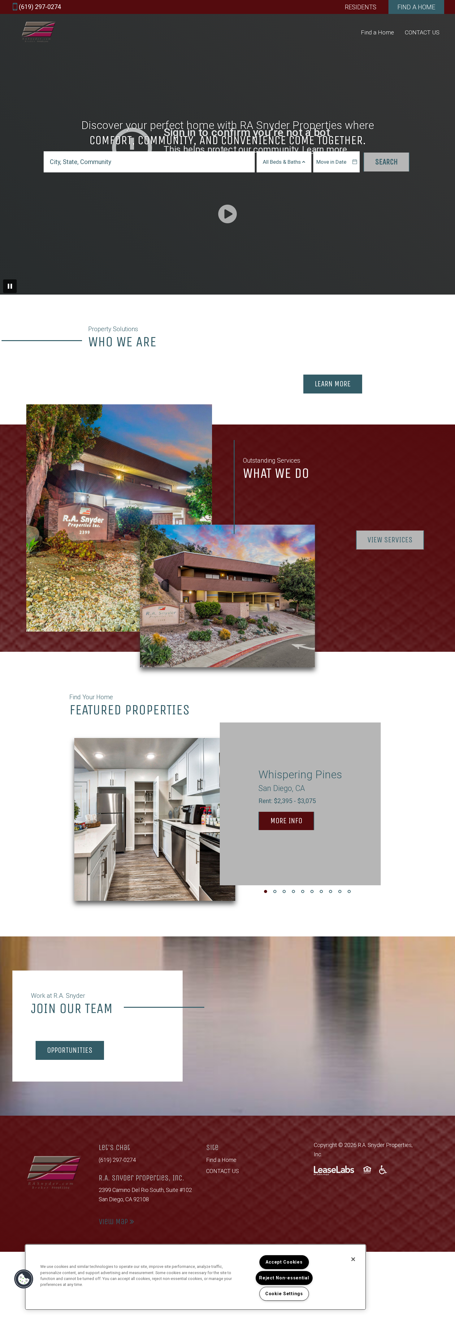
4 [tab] (293, 891)
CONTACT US (422, 32)
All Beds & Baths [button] (282, 162)
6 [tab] (312, 891)
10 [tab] (349, 891)
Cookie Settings (284, 1293)
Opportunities (70, 1050)
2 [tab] (275, 891)
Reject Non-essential (284, 1278)
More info (292, 820)
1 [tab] (265, 891)
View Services (390, 539)
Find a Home (377, 32)
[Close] (353, 1259)
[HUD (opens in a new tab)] (368, 1169)
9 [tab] (340, 891)
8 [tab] (330, 891)
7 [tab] (321, 891)
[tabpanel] (227, 817)
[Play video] (227, 213)
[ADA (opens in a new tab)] (383, 1169)
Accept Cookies (284, 1262)
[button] (24, 1279)
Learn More (333, 384)
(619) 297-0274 (117, 1160)
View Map (114, 1221)
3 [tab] (284, 891)
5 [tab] (303, 891)
